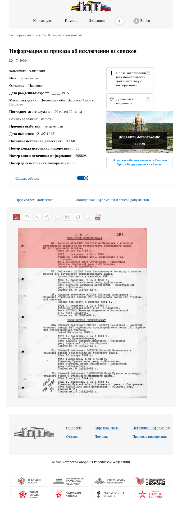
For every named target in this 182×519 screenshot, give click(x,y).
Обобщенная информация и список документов (112, 200)
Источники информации (151, 428)
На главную (42, 21)
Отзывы (72, 436)
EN (119, 21)
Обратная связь (106, 428)
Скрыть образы (27, 178)
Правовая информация (150, 436)
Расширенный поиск (25, 35)
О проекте (74, 428)
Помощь (101, 436)
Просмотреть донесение (34, 200)
